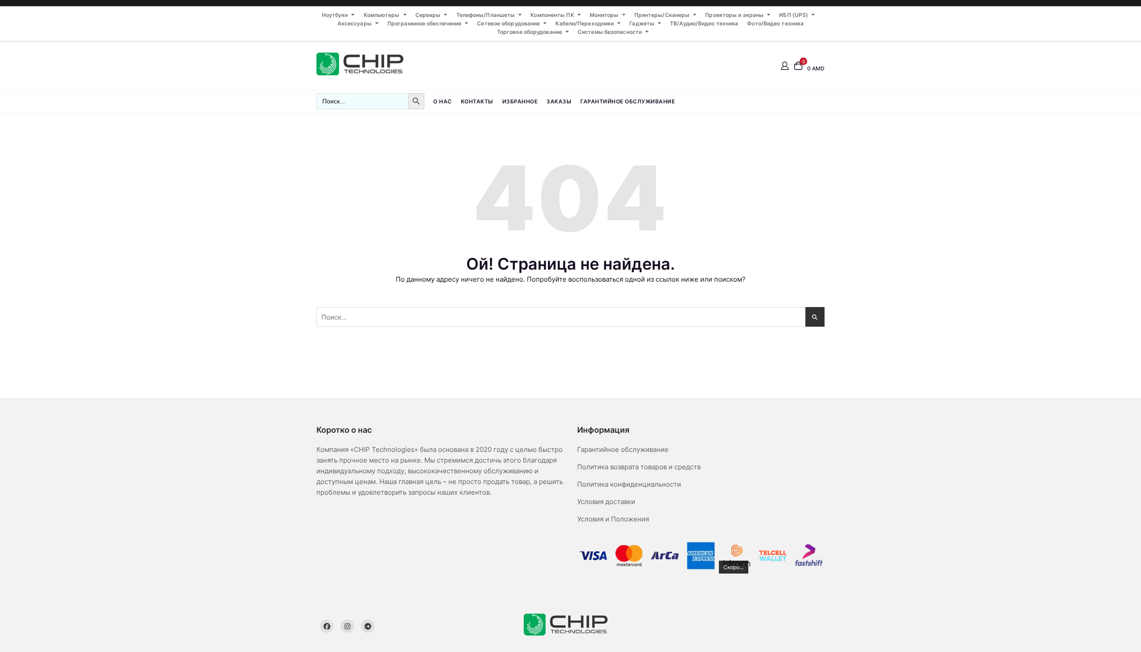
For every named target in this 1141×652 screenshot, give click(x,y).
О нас (442, 101)
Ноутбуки (335, 15)
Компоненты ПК (552, 15)
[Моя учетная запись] (784, 65)
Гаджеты (641, 23)
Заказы (558, 101)
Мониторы (604, 15)
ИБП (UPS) (793, 15)
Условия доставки (606, 501)
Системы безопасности (610, 32)
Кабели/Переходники (584, 23)
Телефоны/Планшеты (485, 15)
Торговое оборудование (529, 32)
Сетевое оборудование (508, 23)
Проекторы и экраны (734, 15)
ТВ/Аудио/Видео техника (704, 23)
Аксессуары (354, 23)
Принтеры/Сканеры (662, 15)
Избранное (520, 101)
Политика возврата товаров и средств (639, 467)
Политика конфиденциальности (629, 484)
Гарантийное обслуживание (627, 101)
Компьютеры (382, 15)
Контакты (477, 101)
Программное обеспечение (424, 23)
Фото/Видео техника (775, 23)
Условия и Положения (613, 519)
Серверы (428, 15)
